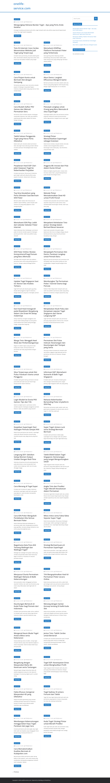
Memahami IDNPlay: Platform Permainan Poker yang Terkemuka (55, 50)
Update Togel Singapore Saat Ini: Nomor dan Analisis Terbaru (26, 283)
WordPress (48, 780)
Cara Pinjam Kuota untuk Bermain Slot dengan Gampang (24, 79)
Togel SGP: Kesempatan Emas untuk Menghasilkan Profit (56, 663)
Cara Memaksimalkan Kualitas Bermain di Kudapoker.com (23, 751)
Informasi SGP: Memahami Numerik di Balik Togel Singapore (55, 374)
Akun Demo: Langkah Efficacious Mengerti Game (55, 78)
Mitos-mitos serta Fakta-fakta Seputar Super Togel (56, 516)
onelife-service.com (26, 780)
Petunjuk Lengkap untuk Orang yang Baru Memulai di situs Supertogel (56, 109)
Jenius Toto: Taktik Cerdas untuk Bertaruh (55, 634)
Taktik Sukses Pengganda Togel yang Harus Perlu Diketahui (24, 138)
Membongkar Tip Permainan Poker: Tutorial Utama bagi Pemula (56, 283)
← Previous (15, 772)
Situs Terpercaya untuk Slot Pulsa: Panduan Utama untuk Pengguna (26, 374)
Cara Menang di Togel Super (26, 486)
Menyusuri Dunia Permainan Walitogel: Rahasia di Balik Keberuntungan (26, 576)
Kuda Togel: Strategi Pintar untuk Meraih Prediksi (55, 722)
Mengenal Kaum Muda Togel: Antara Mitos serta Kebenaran (26, 635)
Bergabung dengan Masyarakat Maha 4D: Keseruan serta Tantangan (25, 664)
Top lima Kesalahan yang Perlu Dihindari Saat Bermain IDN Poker (26, 195)
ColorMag (40, 780)
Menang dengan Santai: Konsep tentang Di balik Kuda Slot (56, 606)
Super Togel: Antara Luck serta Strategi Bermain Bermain (54, 429)
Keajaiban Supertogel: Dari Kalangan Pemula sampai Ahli (26, 428)
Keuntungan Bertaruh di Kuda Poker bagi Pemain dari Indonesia (26, 606)
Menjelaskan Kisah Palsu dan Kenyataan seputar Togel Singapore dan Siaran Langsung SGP (56, 312)
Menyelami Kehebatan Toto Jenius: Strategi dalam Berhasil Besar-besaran (55, 224)
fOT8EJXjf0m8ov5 (28, 22)
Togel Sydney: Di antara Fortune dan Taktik (54, 693)
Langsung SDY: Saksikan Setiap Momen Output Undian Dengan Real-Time (25, 456)
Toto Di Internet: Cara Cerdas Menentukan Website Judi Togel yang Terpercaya (26, 50)
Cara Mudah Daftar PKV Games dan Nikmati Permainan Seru (24, 109)
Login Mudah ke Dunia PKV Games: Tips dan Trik (25, 400)
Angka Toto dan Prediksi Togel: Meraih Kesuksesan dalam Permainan (55, 488)
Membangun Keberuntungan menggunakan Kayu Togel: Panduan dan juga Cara (26, 723)
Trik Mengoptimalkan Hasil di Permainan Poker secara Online (56, 576)
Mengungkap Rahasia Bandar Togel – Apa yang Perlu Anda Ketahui (38, 26)
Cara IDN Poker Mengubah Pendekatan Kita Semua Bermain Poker (25, 518)
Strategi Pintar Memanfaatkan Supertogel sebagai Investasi (55, 138)
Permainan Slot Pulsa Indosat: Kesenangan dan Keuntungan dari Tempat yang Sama (54, 344)
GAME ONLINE (17, 19)
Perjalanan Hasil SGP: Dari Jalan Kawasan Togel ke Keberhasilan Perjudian (25, 167)
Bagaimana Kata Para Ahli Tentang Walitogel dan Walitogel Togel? (25, 547)
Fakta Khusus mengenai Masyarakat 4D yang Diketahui (24, 694)
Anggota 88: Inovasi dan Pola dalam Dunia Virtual (56, 166)
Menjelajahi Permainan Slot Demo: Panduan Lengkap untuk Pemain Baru (55, 254)
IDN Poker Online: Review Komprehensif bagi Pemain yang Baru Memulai (25, 254)
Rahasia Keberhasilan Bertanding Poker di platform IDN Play (56, 401)
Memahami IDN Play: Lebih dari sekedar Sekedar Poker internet (25, 224)
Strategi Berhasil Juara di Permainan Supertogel (54, 546)
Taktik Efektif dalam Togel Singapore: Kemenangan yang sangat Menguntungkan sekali (56, 458)
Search (96, 18)
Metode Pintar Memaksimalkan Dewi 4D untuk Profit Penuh (54, 195)
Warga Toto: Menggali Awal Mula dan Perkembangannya (26, 341)
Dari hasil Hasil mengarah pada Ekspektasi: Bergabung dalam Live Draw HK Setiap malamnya (26, 312)
